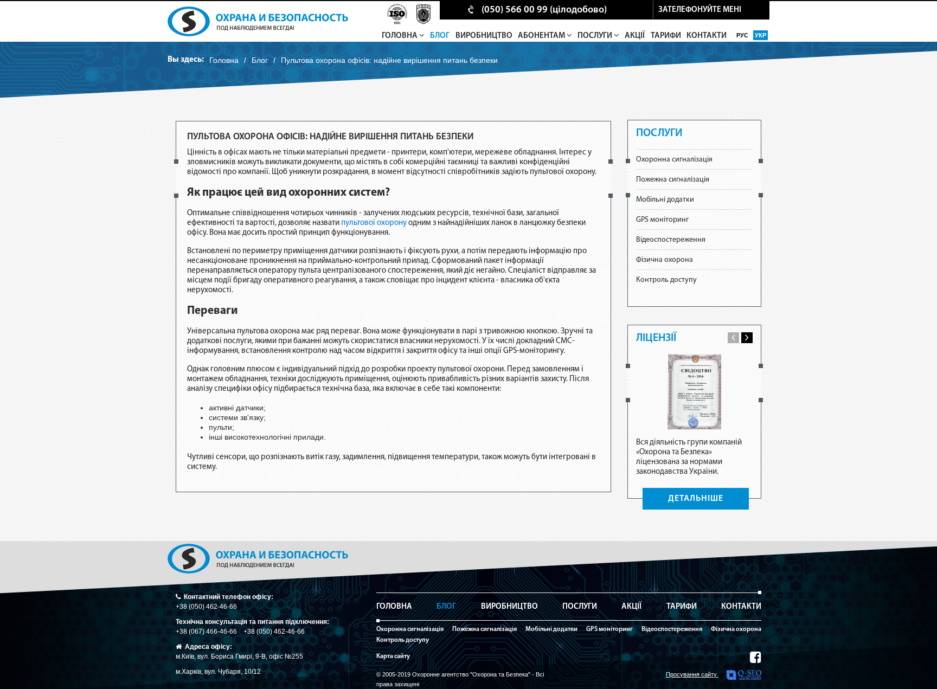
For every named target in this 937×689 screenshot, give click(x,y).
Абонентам (542, 36)
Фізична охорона (664, 260)
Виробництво (483, 36)
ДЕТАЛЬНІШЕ (695, 498)
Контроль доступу (666, 280)
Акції (635, 36)
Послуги (595, 36)
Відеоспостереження (670, 240)
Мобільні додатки (665, 200)
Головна (400, 36)
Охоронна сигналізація (674, 160)
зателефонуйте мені (699, 10)
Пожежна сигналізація (672, 180)
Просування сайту (692, 674)
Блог (440, 36)
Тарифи (666, 36)
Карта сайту (393, 656)
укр (760, 35)
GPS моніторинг (662, 220)
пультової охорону (374, 223)
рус (743, 35)
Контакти (706, 36)
